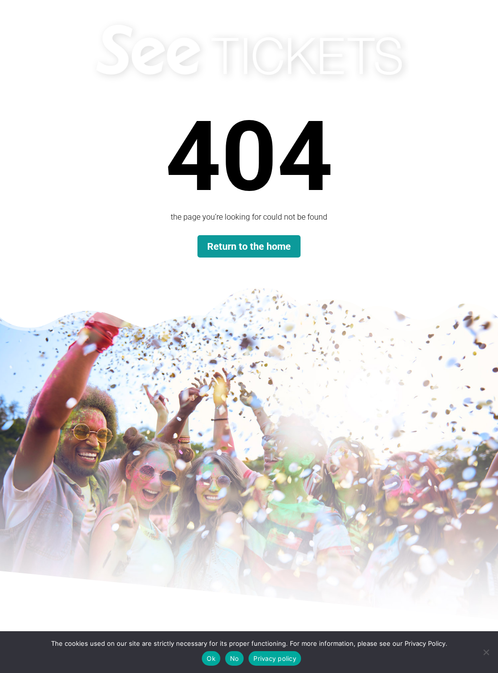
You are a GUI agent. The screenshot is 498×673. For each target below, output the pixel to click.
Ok (211, 658)
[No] (486, 652)
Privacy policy (274, 658)
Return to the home (249, 246)
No (234, 658)
